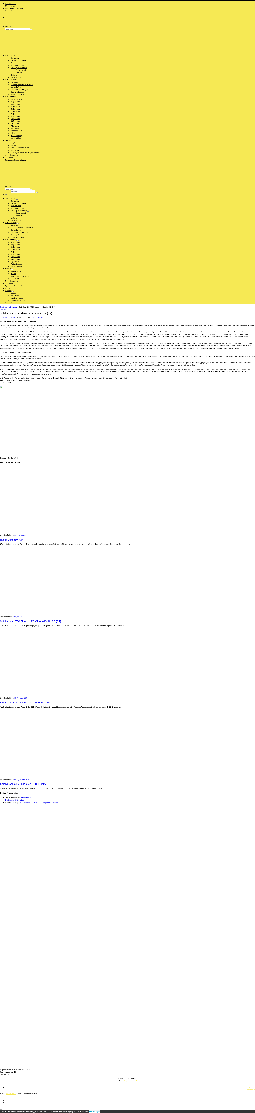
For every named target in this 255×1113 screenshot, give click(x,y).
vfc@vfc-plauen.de (130, 1081)
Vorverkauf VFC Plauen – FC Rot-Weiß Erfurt (25, 702)
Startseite (3, 307)
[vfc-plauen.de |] (16, 51)
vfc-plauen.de (11, 1094)
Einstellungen (94, 1112)
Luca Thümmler (9, 317)
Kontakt (252, 1087)
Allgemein (13, 307)
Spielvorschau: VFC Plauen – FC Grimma (23, 784)
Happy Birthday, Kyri (12, 539)
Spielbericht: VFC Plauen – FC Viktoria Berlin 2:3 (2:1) (30, 621)
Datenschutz (250, 1085)
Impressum (250, 1090)
